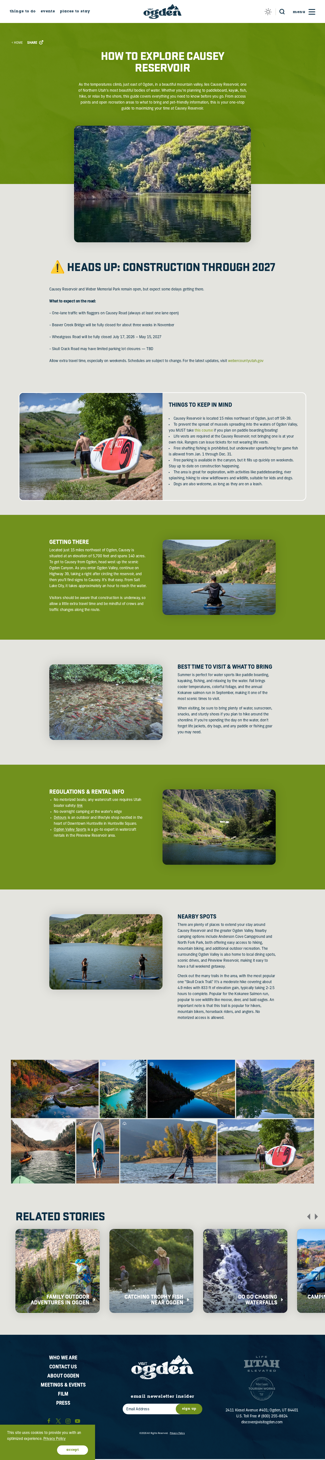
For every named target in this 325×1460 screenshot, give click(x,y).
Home (18, 43)
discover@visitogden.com (262, 1422)
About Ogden (63, 1376)
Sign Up (189, 1409)
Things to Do (23, 11)
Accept (72, 1450)
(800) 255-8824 (274, 1416)
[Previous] (308, 1216)
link (80, 806)
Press (63, 1403)
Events (48, 11)
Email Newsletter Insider (162, 1396)
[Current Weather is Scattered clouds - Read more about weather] (268, 11)
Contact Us (63, 1367)
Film (63, 1394)
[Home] (162, 11)
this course (204, 430)
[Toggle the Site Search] (282, 11)
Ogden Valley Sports (70, 830)
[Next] (316, 1216)
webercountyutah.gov (246, 361)
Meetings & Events (63, 1385)
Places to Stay (75, 11)
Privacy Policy (177, 1433)
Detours (60, 818)
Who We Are (63, 1358)
